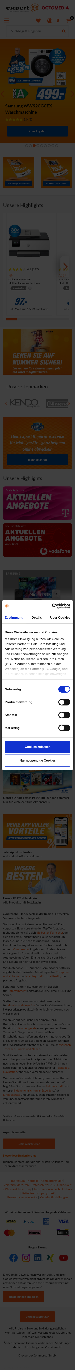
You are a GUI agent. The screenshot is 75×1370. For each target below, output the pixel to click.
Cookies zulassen (37, 746)
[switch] (64, 702)
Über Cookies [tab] (60, 617)
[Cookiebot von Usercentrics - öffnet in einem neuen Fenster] (53, 606)
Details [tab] (37, 617)
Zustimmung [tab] (14, 617)
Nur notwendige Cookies (38, 760)
